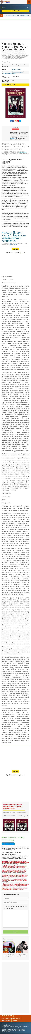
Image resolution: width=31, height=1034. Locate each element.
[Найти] (28, 7)
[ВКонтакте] (11, 121)
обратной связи (6, 1031)
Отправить (15, 932)
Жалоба (15, 129)
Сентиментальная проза (8, 73)
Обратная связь (6, 1020)
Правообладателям (7, 1015)
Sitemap (15, 1020)
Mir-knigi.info (9, 2)
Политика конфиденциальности (11, 1018)
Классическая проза (17, 72)
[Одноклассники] (15, 121)
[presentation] (4, 906)
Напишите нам (13, 138)
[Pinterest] (18, 121)
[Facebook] (13, 121)
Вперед (15, 249)
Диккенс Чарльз (16, 69)
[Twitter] (20, 121)
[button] (4, 906)
